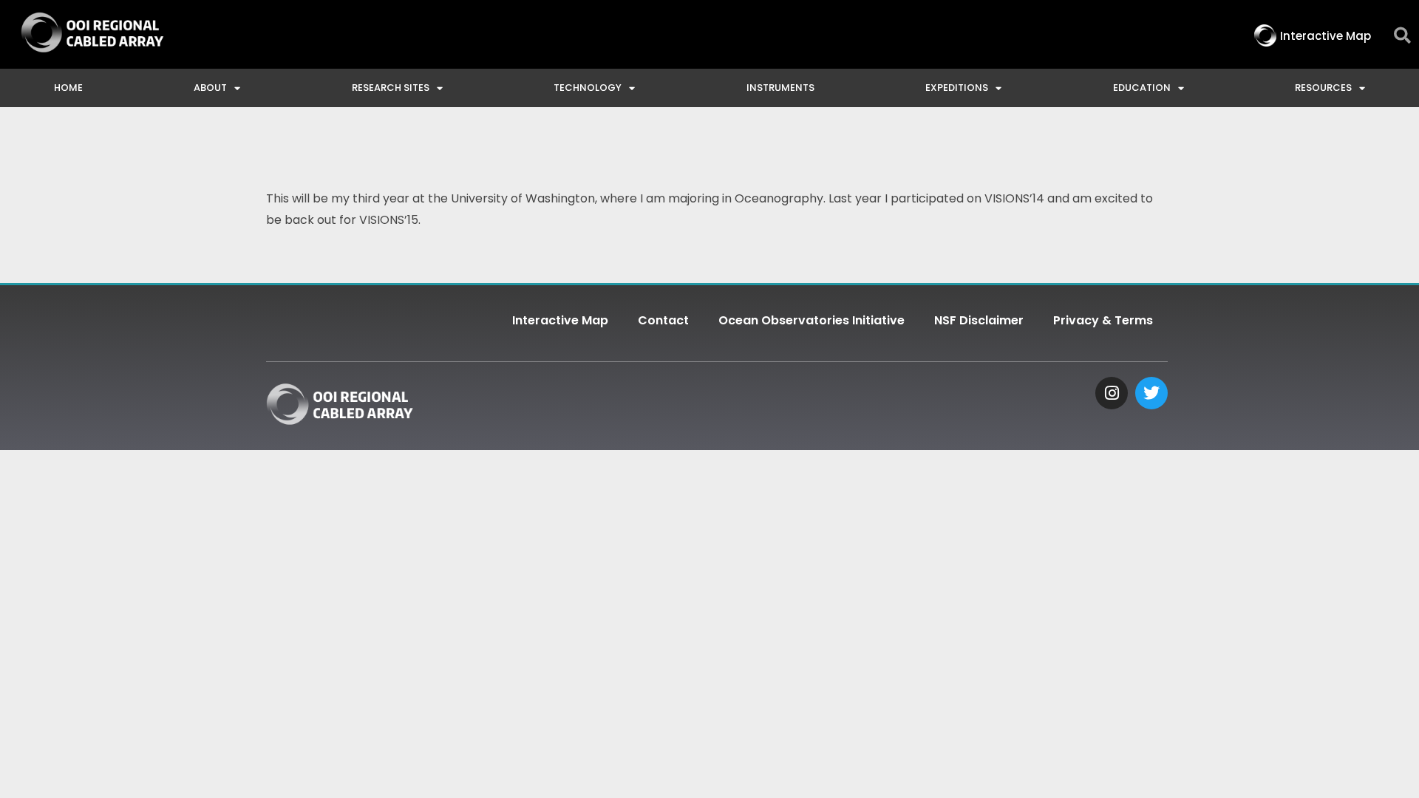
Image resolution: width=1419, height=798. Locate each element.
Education (1142, 88)
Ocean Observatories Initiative (811, 320)
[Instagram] (1111, 393)
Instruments (780, 88)
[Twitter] (1151, 393)
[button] (1402, 35)
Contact (663, 320)
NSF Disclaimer (979, 320)
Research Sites (390, 88)
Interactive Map (560, 320)
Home (68, 88)
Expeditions (956, 88)
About (210, 88)
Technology (588, 88)
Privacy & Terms (1103, 320)
